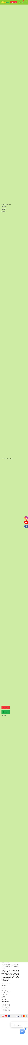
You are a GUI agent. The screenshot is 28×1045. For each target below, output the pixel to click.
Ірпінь (7, 977)
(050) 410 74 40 (5, 1007)
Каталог (14, 2)
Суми (2, 971)
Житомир (3, 974)
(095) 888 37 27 (5, 1009)
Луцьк (14, 973)
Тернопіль (10, 973)
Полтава (13, 970)
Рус (5, 715)
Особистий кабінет (7, 459)
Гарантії (3, 211)
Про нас (3, 206)
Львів (5, 971)
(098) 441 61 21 (5, 1006)
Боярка (3, 979)
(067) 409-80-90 (20, 2)
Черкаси (13, 974)
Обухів (7, 979)
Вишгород (12, 977)
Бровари (3, 977)
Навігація (4, 980)
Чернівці (17, 974)
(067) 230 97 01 (7, 962)
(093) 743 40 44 (5, 1011)
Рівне (17, 973)
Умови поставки (6, 205)
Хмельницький (15, 971)
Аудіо (6, 707)
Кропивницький (5, 976)
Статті (3, 209)
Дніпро (9, 970)
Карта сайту (4, 994)
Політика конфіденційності (6, 991)
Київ (2, 970)
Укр (2, 715)
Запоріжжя (4, 973)
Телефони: (5, 1001)
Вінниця (9, 971)
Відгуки (3, 997)
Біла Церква (13, 976)
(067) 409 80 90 (5, 1004)
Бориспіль (18, 976)
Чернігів (8, 974)
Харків (5, 970)
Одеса (17, 970)
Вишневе (17, 977)
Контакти (4, 208)
